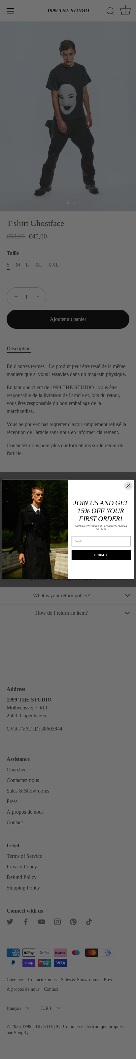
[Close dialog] (128, 486)
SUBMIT (101, 554)
